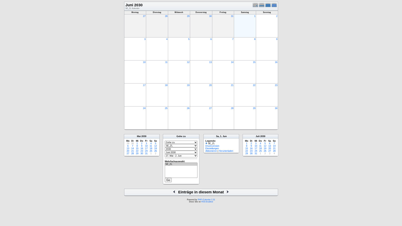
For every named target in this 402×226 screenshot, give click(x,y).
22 (254, 85)
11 (166, 62)
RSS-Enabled (207, 202)
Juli (258, 136)
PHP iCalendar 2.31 (206, 200)
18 (166, 85)
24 (144, 108)
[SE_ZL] (181, 164)
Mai (139, 136)
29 (188, 16)
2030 (143, 136)
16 (276, 62)
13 (210, 62)
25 (166, 108)
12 (188, 62)
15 (254, 62)
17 (144, 85)
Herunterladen (226, 151)
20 (210, 85)
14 (232, 62)
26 (188, 108)
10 (144, 62)
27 (144, 16)
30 (210, 16)
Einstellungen (212, 148)
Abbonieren (211, 151)
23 (276, 85)
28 (166, 16)
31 (232, 16)
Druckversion (212, 146)
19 (188, 85)
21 (232, 85)
